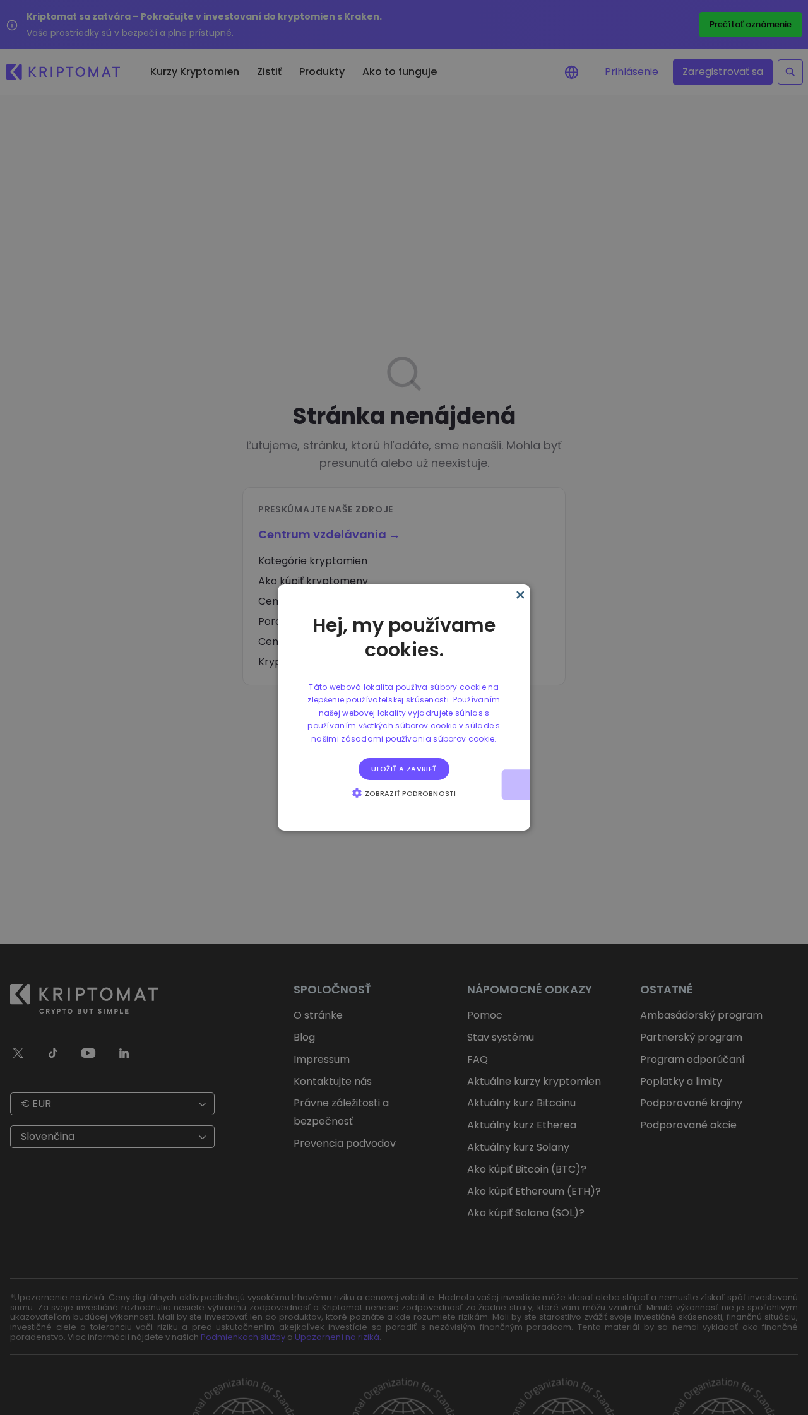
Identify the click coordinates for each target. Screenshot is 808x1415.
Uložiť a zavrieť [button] (403, 769)
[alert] (404, 707)
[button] (404, 792)
